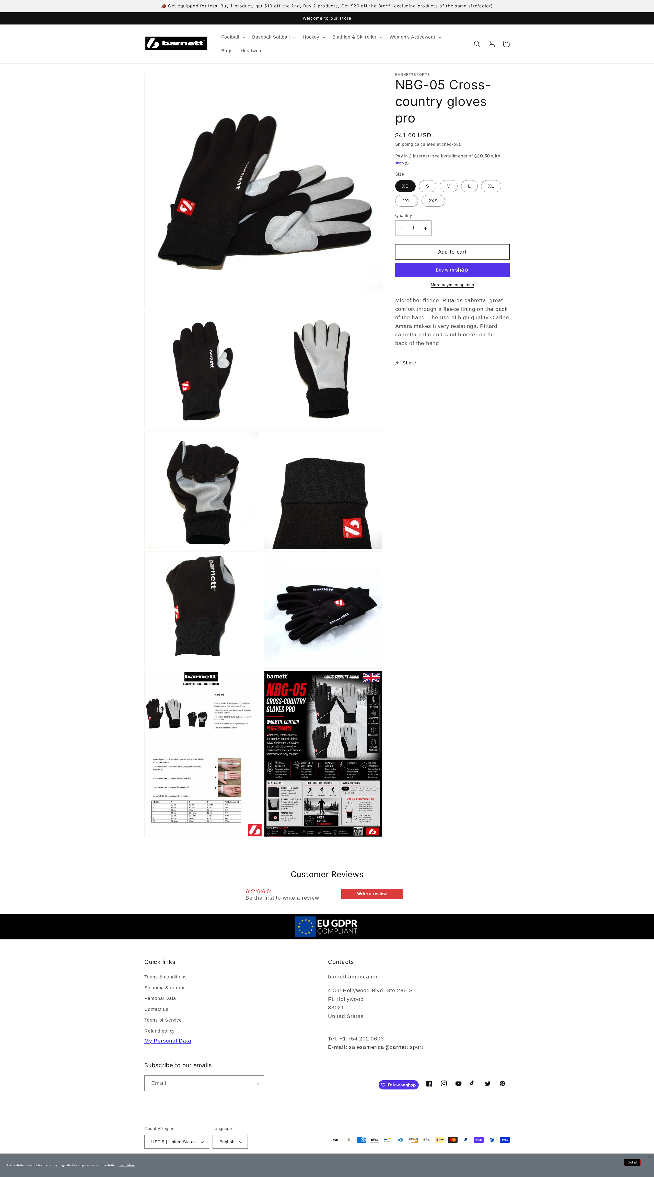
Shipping (404, 144)
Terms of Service (163, 1020)
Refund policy (159, 1031)
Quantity (403, 215)
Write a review (372, 894)
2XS (433, 200)
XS (405, 186)
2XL (406, 200)
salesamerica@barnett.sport (386, 1047)
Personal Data (160, 998)
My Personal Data (167, 1041)
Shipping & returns (165, 987)
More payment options (452, 285)
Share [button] (409, 362)
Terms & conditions (165, 976)
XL (491, 186)
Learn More (127, 1165)
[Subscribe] (256, 1083)
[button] (232, 37)
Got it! (632, 1162)
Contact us (156, 1009)
